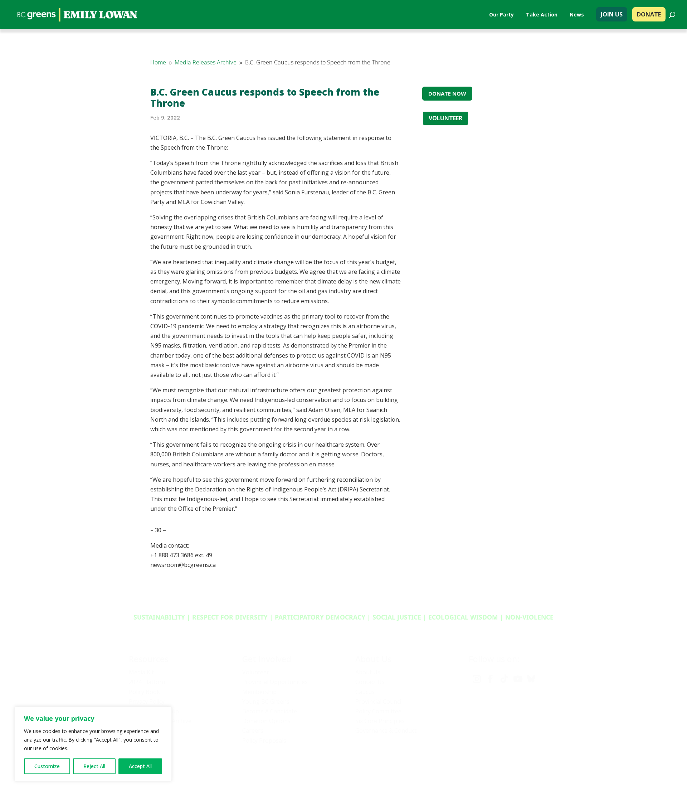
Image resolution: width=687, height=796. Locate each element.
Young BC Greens (265, 701)
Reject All (94, 766)
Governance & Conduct (385, 730)
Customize (47, 766)
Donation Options (266, 721)
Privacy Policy (147, 701)
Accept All (140, 766)
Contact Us (370, 682)
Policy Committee (378, 711)
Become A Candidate (269, 711)
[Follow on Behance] (531, 679)
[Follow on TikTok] (504, 679)
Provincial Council (379, 701)
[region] (93, 744)
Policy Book (144, 692)
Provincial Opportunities (275, 682)
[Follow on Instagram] (477, 679)
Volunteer (255, 672)
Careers (252, 730)
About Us (367, 672)
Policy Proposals (264, 740)
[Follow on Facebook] (490, 679)
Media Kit (141, 672)
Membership (259, 692)
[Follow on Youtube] (518, 679)
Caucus (365, 692)
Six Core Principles (380, 721)
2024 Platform (148, 682)
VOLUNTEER (445, 118)
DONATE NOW (447, 93)
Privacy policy (447, 769)
